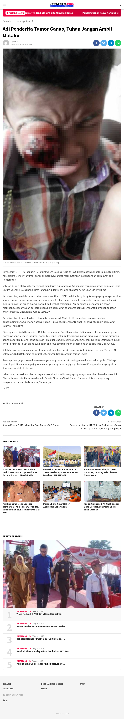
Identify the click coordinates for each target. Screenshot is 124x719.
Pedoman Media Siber (52, 684)
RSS (8, 700)
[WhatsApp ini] (118, 43)
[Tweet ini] (103, 43)
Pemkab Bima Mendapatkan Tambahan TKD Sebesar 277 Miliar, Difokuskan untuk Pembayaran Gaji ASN (21, 508)
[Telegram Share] (111, 43)
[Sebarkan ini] (96, 43)
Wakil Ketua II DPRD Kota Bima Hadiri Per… (39, 614)
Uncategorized (23, 611)
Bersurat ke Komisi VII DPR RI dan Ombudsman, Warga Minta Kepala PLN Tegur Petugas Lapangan (95, 425)
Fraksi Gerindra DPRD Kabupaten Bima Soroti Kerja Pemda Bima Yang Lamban (101, 506)
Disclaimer (8, 688)
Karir (82, 684)
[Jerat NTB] (62, 4)
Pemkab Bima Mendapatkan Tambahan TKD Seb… (43, 651)
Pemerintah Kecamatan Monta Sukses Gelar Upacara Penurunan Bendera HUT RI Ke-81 (60, 472)
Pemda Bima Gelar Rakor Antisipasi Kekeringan (56, 505)
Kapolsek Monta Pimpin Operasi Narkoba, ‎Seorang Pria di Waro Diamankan (101, 472)
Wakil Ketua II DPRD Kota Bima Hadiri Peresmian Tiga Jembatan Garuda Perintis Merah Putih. (20, 472)
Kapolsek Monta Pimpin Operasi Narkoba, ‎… (40, 638)
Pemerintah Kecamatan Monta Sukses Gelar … (42, 626)
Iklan (44, 688)
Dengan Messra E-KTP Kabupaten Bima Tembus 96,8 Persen (31, 423)
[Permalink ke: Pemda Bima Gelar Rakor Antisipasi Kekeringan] (62, 491)
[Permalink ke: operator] (6, 42)
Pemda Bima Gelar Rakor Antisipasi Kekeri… (40, 663)
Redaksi (7, 684)
